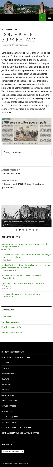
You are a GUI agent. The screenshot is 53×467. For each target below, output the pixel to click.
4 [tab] (26, 230)
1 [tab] (16, 230)
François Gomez (20, 45)
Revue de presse (8, 406)
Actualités (7, 29)
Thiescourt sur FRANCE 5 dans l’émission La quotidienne (22, 184)
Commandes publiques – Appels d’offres (20, 433)
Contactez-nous (9, 422)
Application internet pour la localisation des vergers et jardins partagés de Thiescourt (26, 266)
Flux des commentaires (12, 327)
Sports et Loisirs (8, 373)
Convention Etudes (10, 172)
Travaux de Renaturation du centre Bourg (20, 294)
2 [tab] (20, 230)
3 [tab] (23, 230)
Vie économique (9, 400)
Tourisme (5, 390)
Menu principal (49, 17)
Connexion (6, 316)
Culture (18, 29)
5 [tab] (30, 230)
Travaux (5, 368)
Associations (7, 395)
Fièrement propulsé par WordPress (15, 463)
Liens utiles (6, 411)
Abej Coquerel (11, 417)
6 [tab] (33, 230)
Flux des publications (11, 322)
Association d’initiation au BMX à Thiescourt (21, 275)
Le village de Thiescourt (12, 352)
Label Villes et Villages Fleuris (15, 357)
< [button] (5, 215)
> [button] (48, 215)
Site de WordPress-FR (11, 332)
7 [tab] (37, 230)
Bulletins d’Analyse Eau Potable (16, 427)
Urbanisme (6, 384)
